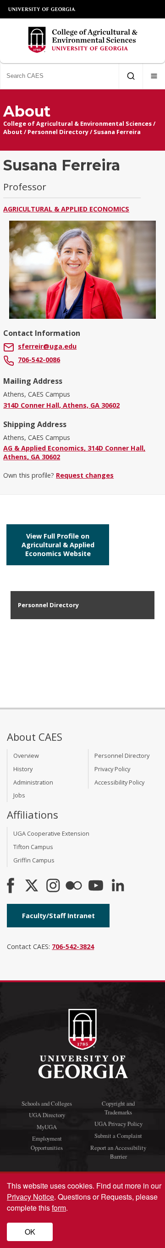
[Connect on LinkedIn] (118, 886)
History (23, 769)
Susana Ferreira (117, 132)
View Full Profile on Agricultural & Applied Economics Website (58, 545)
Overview (26, 755)
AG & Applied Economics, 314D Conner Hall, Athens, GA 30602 (74, 452)
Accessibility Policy (119, 782)
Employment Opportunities (47, 1142)
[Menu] (154, 76)
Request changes (85, 475)
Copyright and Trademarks (118, 1107)
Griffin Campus (34, 860)
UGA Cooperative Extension (51, 833)
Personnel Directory (58, 132)
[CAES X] (33, 886)
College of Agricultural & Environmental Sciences (77, 123)
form (59, 1207)
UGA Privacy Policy (118, 1123)
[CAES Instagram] (53, 886)
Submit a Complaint (118, 1135)
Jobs (19, 795)
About (12, 132)
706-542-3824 (73, 946)
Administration (33, 782)
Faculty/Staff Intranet (58, 915)
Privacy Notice (30, 1196)
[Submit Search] (131, 76)
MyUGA (47, 1127)
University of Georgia (42, 9)
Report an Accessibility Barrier (118, 1151)
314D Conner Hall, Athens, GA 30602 (61, 405)
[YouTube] (96, 886)
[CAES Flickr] (74, 886)
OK (30, 1231)
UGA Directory (47, 1115)
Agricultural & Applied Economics (66, 209)
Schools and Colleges (47, 1103)
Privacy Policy (112, 769)
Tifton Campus (33, 847)
